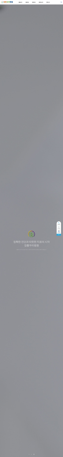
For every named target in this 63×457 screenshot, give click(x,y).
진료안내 (33, 2)
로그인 (54, 0)
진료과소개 (41, 2)
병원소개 (20, 2)
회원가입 (57, 0)
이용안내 (27, 2)
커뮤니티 (48, 2)
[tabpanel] (31, 228)
